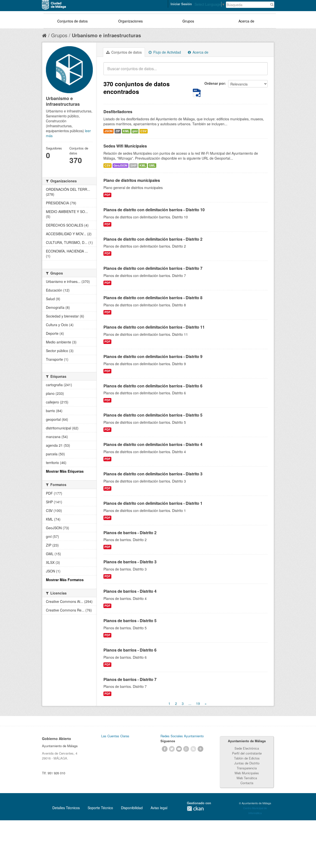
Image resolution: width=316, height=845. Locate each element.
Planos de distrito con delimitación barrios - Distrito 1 (152, 503)
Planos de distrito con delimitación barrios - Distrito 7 (152, 268)
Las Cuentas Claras (115, 736)
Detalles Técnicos (66, 807)
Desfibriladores (117, 111)
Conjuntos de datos (72, 21)
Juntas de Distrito (246, 763)
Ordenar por (214, 83)
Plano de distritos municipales (131, 180)
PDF (107, 195)
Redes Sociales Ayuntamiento (182, 736)
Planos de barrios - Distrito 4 (130, 591)
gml (135, 131)
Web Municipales (247, 773)
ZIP (118, 131)
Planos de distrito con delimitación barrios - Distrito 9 (152, 356)
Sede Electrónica (247, 748)
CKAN (195, 808)
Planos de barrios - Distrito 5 (130, 620)
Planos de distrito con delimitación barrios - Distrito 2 (152, 239)
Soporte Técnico (100, 807)
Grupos (188, 21)
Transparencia (247, 768)
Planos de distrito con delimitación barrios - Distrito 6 (152, 386)
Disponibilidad (132, 807)
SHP (133, 165)
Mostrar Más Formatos (65, 579)
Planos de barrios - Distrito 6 (130, 650)
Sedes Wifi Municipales (125, 146)
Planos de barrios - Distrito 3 (130, 562)
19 (198, 703)
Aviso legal (159, 807)
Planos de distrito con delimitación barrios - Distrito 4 (152, 444)
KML (126, 131)
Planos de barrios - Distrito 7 (130, 679)
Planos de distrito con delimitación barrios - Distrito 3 (152, 474)
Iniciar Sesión (181, 3)
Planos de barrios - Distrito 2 (130, 532)
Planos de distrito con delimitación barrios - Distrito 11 (154, 327)
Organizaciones (130, 21)
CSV (143, 131)
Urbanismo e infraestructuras (106, 35)
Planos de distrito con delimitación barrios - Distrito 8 (152, 297)
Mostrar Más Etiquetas (65, 471)
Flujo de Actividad (166, 52)
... (189, 703)
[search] (260, 71)
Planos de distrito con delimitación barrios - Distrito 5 (152, 415)
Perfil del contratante (247, 753)
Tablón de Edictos (247, 758)
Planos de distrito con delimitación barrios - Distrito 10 (154, 209)
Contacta (246, 783)
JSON (108, 131)
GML (152, 165)
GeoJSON (120, 165)
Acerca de (246, 21)
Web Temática (247, 778)
